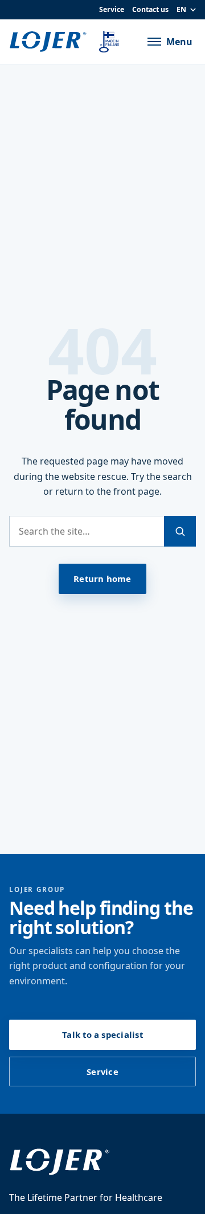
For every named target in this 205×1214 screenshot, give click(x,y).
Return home (102, 578)
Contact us (150, 9)
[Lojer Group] (50, 41)
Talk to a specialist (102, 1034)
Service (111, 9)
